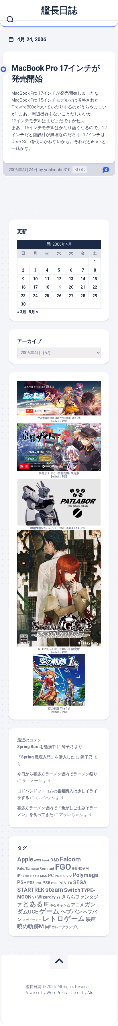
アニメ (77, 904)
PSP (54, 883)
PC (51, 875)
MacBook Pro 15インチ (33, 100)
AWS (37, 860)
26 (59, 295)
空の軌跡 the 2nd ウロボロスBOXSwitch (59, 419)
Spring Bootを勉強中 (36, 746)
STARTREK (30, 890)
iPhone (23, 876)
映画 (91, 919)
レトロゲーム (63, 918)
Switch (72, 890)
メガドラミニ (32, 920)
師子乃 (68, 746)
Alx (90, 992)
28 (82, 295)
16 (23, 287)
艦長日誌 (59, 10)
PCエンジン (63, 876)
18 (47, 287)
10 (35, 278)
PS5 (65, 421)
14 (82, 278)
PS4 (39, 883)
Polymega (85, 875)
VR (34, 897)
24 (35, 295)
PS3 (31, 882)
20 (71, 287)
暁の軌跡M (30, 926)
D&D (54, 860)
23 (23, 295)
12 (59, 278)
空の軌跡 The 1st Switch (59, 710)
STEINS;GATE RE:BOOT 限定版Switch (59, 650)
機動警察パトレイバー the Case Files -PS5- (59, 528)
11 (47, 278)
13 (71, 278)
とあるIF (36, 904)
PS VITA (65, 883)
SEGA (79, 882)
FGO (63, 867)
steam (54, 889)
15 (95, 278)
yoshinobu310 (57, 169)
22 (95, 287)
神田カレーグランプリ (62, 927)
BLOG (79, 169)
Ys (58, 897)
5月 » (33, 312)
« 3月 (21, 312)
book (46, 860)
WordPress (56, 992)
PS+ (21, 882)
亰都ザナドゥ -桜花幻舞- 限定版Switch (59, 475)
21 (82, 287)
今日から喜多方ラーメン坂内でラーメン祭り (57, 774)
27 (71, 295)
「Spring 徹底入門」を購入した (46, 757)
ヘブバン (71, 912)
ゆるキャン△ (60, 905)
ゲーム (49, 911)
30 (23, 304)
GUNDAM (80, 868)
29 (95, 295)
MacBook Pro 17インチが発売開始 (44, 93)
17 (35, 287)
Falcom (70, 859)
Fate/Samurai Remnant (35, 869)
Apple (25, 859)
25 (47, 295)
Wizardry (46, 897)
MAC (43, 876)
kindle (34, 876)
